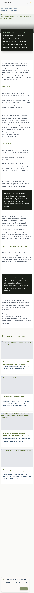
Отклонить (13, 588)
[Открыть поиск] (26, 2)
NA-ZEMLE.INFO (7, 3)
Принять (23, 588)
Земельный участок (13, 8)
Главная (3, 8)
